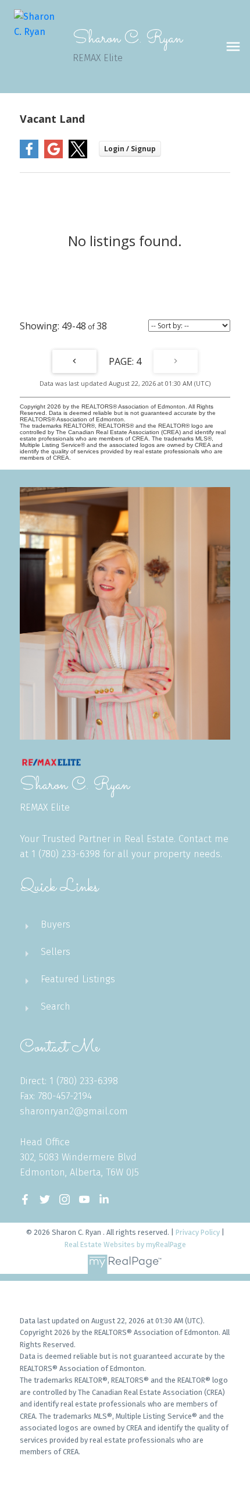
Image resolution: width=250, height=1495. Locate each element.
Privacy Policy (198, 1232)
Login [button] (130, 149)
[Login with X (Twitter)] (78, 156)
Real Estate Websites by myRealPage (125, 1244)
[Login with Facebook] (29, 156)
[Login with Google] (53, 156)
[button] (25, 1199)
